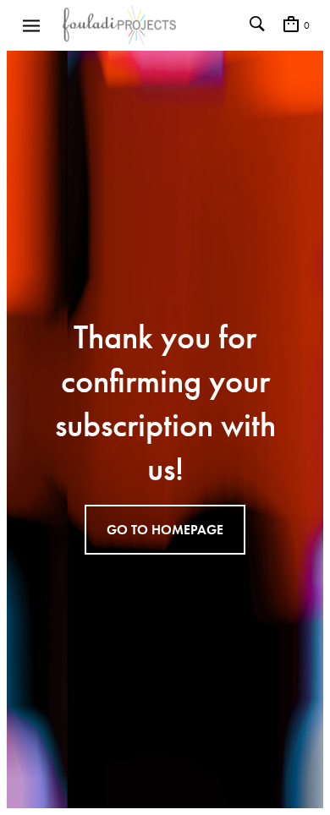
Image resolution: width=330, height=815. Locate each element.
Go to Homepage (165, 530)
